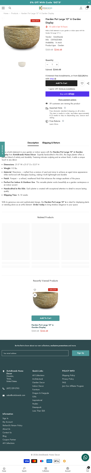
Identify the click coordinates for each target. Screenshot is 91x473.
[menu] (3, 8)
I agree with (53, 89)
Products (14, 13)
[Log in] (81, 8)
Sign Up (80, 353)
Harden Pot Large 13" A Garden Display (43, 326)
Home (6, 13)
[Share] (87, 83)
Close (89, 2)
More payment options (67, 99)
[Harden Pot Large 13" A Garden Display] (45, 300)
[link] (82, 83)
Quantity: (50, 60)
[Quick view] (35, 295)
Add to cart (61, 83)
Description (33, 142)
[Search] (10, 8)
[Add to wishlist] (35, 290)
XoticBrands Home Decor (49, 454)
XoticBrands (58, 37)
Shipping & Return (51, 142)
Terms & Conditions (67, 89)
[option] (22, 37)
